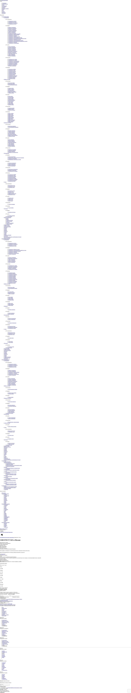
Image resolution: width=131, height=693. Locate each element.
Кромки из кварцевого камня (11, 483)
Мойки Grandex (11, 115)
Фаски (5, 481)
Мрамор (5, 523)
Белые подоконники (11, 165)
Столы (3, 623)
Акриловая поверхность (10, 463)
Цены (3, 610)
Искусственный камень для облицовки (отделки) (12, 236)
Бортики (5, 467)
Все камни (4, 492)
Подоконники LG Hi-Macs (12, 179)
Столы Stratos (10, 342)
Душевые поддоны (9, 220)
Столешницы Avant (11, 272)
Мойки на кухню (5, 631)
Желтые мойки (10, 98)
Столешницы (4, 620)
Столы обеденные (7, 461)
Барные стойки (6, 224)
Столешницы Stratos (11, 280)
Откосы (5, 232)
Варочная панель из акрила (11, 480)
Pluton (5, 501)
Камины (5, 230)
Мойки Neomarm (11, 120)
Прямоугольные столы (12, 193)
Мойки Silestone (11, 304)
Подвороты (6, 477)
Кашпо (5, 234)
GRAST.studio (9, 603)
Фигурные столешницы (12, 30)
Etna (5, 511)
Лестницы (4, 624)
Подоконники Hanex (11, 177)
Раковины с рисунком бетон (13, 152)
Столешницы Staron (11, 78)
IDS (4, 512)
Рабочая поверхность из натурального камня (14, 465)
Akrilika (5, 494)
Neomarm (5, 500)
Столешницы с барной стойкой (13, 34)
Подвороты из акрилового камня (12, 478)
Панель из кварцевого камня (11, 474)
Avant (5, 506)
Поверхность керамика (10, 466)
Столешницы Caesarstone (12, 274)
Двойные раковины (11, 131)
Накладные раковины (12, 126)
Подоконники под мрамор (12, 171)
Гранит (5, 524)
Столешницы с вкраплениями (13, 62)
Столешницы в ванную (12, 364)
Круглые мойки (11, 90)
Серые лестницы (11, 444)
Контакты (3, 13)
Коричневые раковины (12, 142)
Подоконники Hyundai (12, 178)
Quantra (5, 515)
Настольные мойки (11, 83)
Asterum (5, 505)
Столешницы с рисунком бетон (13, 61)
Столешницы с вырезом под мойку (14, 33)
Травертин (6, 527)
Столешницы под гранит (12, 60)
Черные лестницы (11, 443)
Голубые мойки (11, 97)
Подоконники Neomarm (12, 180)
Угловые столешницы (12, 29)
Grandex (5, 496)
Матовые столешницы (12, 65)
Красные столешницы (12, 52)
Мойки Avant (10, 303)
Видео (3, 9)
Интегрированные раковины (13, 127)
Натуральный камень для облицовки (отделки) (12, 459)
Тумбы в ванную (7, 357)
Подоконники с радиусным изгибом (14, 159)
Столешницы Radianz (12, 276)
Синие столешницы (11, 54)
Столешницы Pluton (11, 77)
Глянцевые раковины (12, 150)
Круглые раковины (11, 133)
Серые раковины (11, 143)
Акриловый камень (8, 537)
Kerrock (5, 499)
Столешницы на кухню (12, 22)
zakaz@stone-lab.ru (9, 532)
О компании (4, 3)
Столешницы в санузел (12, 21)
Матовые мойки (11, 109)
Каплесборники (7, 469)
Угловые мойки (11, 88)
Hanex (5, 497)
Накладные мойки (11, 82)
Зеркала (5, 229)
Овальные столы (11, 192)
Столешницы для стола (12, 23)
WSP (5, 521)
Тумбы (5, 233)
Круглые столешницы (12, 371)
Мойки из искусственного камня (10, 487)
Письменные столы (11, 186)
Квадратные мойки (11, 292)
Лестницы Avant (11, 346)
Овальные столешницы (12, 28)
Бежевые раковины (11, 146)
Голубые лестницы (11, 215)
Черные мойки (10, 103)
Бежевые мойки (11, 104)
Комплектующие (9, 216)
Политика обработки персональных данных (7, 604)
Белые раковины (11, 139)
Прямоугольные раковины (12, 135)
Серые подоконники (11, 417)
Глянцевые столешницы (12, 64)
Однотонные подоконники (13, 169)
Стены (5, 456)
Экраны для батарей (7, 235)
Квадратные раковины (12, 134)
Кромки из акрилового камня (11, 484)
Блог (3, 10)
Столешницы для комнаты (12, 244)
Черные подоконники (12, 164)
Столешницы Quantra (12, 275)
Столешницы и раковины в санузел (14, 251)
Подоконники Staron (11, 181)
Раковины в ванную (5, 642)
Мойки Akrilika (11, 113)
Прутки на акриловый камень (11, 471)
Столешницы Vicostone (12, 282)
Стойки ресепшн (7, 225)
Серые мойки (10, 101)
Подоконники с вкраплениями (13, 422)
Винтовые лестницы (11, 212)
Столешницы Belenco (12, 273)
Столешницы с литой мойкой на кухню (15, 37)
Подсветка (6, 358)
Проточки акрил (9, 476)
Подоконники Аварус (12, 328)
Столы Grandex (11, 207)
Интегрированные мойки (12, 84)
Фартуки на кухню (7, 226)
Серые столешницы (11, 259)
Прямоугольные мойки (12, 392)
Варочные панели (7, 479)
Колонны (5, 227)
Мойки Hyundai (11, 117)
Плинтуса (6, 231)
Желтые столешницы (12, 48)
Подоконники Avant (11, 326)
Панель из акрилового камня (11, 473)
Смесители (6, 489)
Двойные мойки (11, 92)
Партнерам (4, 6)
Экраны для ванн (9, 221)
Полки (7, 218)
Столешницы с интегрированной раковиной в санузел (17, 41)
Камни (4, 537)
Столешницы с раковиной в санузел (14, 39)
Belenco (5, 508)
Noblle (5, 513)
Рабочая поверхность (7, 462)
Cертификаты (4, 5)
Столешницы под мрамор (12, 269)
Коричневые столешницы (12, 51)
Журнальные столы (11, 185)
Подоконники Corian (11, 175)
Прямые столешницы (12, 27)
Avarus (5, 507)
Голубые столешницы (12, 47)
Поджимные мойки (7, 488)
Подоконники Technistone (12, 327)
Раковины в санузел (9, 413)
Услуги (3, 11)
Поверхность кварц (9, 464)
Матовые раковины (11, 151)
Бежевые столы (11, 438)
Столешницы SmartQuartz (12, 279)
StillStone (5, 518)
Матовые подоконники (12, 170)
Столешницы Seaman (12, 277)
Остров (5, 228)
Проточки (6, 475)
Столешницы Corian (11, 70)
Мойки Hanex (10, 116)
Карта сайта (4, 615)
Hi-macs (5, 498)
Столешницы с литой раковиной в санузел (15, 40)
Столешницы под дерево (12, 59)
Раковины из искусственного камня (10, 486)
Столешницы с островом (12, 35)
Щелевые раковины (11, 130)
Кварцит (5, 525)
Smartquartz (6, 517)
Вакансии (3, 12)
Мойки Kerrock (11, 118)
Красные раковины (11, 410)
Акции (6, 528)
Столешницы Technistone (12, 281)
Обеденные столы (11, 187)
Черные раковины (11, 145)
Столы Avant (10, 341)
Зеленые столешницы (12, 50)
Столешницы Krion (11, 74)
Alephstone (6, 504)
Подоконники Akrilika (12, 174)
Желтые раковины (11, 140)
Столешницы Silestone (12, 278)
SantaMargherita (6, 516)
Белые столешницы (11, 46)
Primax (5, 502)
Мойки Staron (10, 121)
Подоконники (4, 622)
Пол (5, 455)
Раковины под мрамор (12, 149)
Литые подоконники (11, 156)
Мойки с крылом (11, 89)
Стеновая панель (7, 472)
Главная (1, 537)
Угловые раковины (11, 132)
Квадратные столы (11, 190)
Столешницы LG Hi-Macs (12, 75)
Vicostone (5, 520)
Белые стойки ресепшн (12, 426)
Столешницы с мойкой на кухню (14, 36)
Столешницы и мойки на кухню (13, 249)
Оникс (5, 526)
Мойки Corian (10, 114)
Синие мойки (10, 102)
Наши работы (2, 528)
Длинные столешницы (12, 31)
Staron (5, 503)
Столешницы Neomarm (12, 76)
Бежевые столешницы (12, 49)
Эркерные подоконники (12, 158)
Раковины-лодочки (11, 136)
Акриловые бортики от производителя (13, 468)
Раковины (4, 632)
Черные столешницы (12, 55)
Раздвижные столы (11, 194)
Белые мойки (10, 96)
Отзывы (3, 7)
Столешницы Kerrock (12, 73)
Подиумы (8, 222)
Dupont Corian (6, 495)
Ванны (7, 219)
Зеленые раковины (11, 141)
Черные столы (10, 199)
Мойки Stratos (10, 305)
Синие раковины (11, 144)
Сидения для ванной (9, 223)
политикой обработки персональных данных (14, 599)
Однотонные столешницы (12, 266)
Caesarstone (6, 509)
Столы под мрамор (11, 204)
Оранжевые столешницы (12, 53)
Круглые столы (11, 191)
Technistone (6, 519)
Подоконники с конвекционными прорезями (16, 157)
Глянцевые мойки (11, 108)
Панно (5, 457)
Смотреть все (4, 625)
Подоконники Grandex (12, 176)
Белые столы (10, 200)
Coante (5, 510)
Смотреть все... (4, 670)
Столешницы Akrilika (12, 69)
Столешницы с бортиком (12, 42)
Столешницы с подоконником (13, 43)
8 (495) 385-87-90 (3, 532)
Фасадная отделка (7, 237)
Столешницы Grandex (12, 71)
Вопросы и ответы (5, 8)
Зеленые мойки (11, 99)
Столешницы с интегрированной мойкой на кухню (17, 38)
